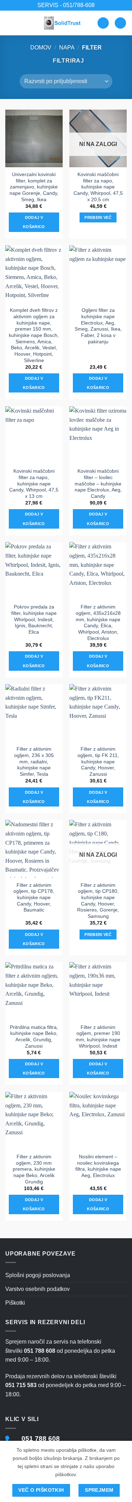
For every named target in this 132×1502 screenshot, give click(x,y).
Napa (67, 48)
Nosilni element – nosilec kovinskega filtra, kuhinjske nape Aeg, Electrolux (98, 1166)
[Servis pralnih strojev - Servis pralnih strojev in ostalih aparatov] (62, 23)
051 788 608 (40, 1438)
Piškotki (15, 1303)
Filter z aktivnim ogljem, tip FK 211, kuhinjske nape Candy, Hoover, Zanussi (98, 761)
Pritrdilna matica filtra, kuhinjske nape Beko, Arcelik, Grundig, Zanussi (34, 1037)
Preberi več (98, 217)
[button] (9, 22)
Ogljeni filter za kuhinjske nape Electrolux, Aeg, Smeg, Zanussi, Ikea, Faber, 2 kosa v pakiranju (98, 326)
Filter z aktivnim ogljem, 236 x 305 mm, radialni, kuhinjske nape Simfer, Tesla (34, 761)
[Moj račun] (103, 23)
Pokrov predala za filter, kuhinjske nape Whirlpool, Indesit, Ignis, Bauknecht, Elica (34, 619)
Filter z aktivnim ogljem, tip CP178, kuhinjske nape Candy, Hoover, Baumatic (33, 898)
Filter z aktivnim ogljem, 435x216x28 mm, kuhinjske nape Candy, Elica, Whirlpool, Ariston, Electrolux (98, 622)
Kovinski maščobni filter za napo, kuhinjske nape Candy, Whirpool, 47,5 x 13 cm (33, 483)
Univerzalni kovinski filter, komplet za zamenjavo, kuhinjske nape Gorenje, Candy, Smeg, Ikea (34, 187)
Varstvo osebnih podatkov (37, 1289)
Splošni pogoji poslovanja (37, 1275)
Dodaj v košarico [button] (34, 222)
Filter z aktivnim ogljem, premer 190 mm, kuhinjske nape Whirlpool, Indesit (98, 1037)
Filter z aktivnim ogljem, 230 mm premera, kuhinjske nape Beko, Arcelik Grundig (34, 1169)
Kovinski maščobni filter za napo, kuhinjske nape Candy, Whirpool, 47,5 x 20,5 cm (98, 187)
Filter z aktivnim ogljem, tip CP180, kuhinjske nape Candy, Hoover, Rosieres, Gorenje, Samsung (98, 901)
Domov (40, 48)
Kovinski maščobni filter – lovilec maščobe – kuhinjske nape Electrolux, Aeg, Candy (98, 483)
